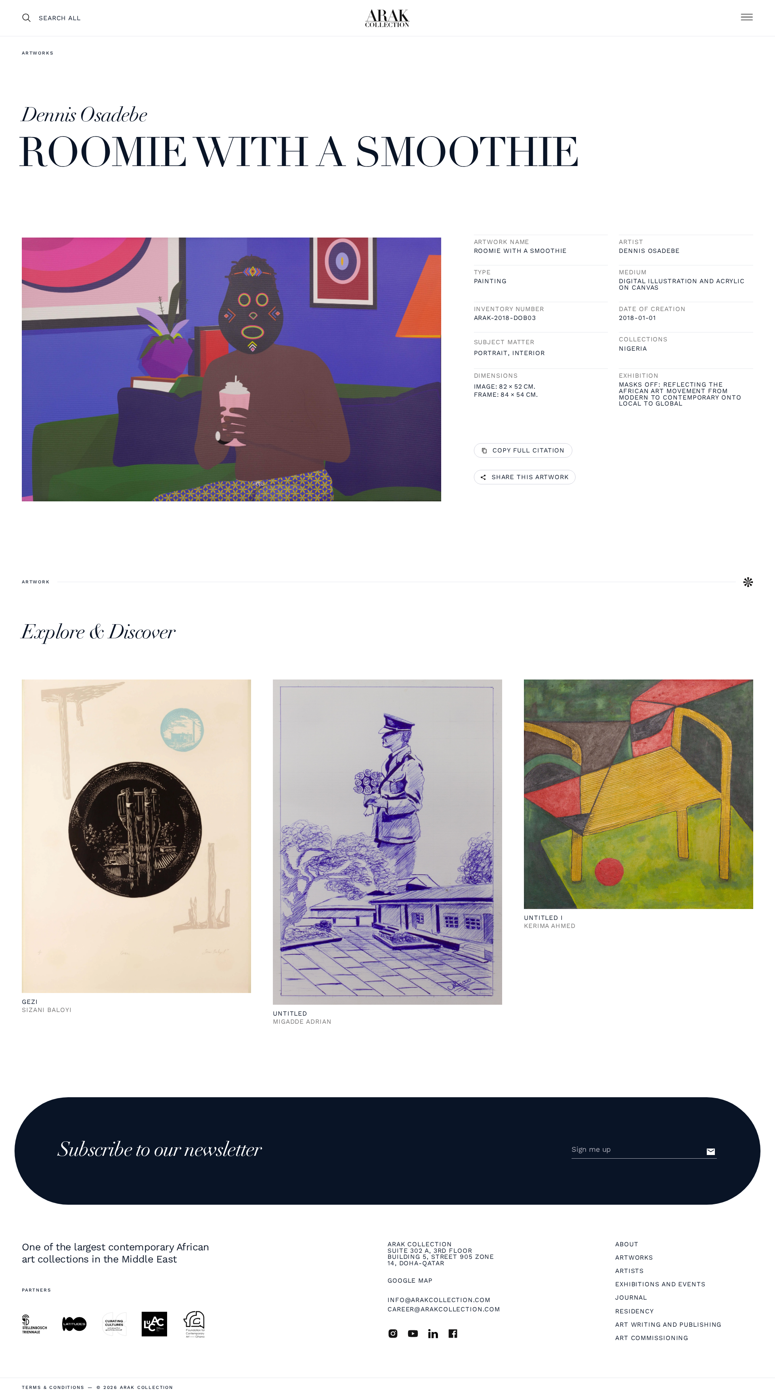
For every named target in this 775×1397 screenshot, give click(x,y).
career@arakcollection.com (444, 1309)
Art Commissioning (651, 1338)
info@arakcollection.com (439, 1300)
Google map (410, 1280)
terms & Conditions (53, 1387)
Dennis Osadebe (649, 251)
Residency (634, 1311)
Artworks (37, 53)
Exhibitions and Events (660, 1284)
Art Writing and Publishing (668, 1324)
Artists (629, 1271)
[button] (746, 18)
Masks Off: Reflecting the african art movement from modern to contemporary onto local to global (680, 394)
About (627, 1244)
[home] (387, 18)
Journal (631, 1297)
